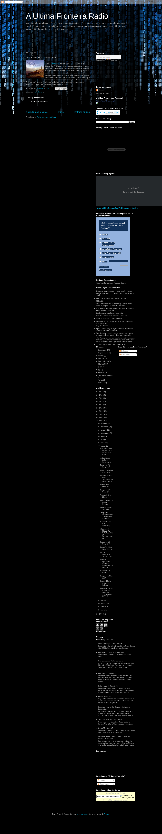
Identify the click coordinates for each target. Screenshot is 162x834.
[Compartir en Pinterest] (66, 88)
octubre (104, 430)
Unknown (102, 90)
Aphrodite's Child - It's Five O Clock (111, 652)
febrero (103, 607)
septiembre (105, 433)
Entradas (124, 351)
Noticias (101, 358)
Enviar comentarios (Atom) (46, 117)
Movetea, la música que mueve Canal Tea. (112, 316)
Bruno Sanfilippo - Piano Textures (106, 548)
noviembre (105, 427)
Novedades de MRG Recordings (105, 524)
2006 (101, 614)
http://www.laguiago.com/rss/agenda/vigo (111, 283)
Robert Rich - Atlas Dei (105, 486)
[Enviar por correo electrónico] (56, 88)
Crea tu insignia (110, 101)
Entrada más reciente (37, 112)
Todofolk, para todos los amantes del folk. (111, 344)
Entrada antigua (82, 112)
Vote (124, 269)
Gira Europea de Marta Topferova (110, 661)
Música (101, 356)
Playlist (101, 364)
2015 (101, 395)
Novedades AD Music (105, 572)
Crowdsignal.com (105, 270)
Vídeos (100, 383)
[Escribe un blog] (59, 88)
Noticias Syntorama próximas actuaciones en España (106, 563)
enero (103, 610)
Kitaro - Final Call (104, 696)
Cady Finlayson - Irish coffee (106, 471)
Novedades (38, 92)
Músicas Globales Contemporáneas (109, 318)
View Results (103, 267)
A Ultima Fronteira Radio (67, 16)
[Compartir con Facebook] (64, 88)
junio (103, 443)
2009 (101, 414)
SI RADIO (100, 301)
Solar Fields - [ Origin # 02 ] (108, 686)
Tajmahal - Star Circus (105, 496)
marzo (103, 603)
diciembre (104, 423)
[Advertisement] (71, 41)
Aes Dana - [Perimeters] (107, 673)
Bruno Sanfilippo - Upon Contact (110, 644)
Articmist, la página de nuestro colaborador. (112, 298)
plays (100, 367)
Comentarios (125, 355)
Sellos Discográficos (105, 375)
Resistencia (55, 64)
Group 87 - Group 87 (105, 728)
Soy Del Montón (102, 326)
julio (102, 440)
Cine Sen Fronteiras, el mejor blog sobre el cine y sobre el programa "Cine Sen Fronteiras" (114, 305)
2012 (101, 405)
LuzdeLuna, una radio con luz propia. (109, 313)
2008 (101, 418)
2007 (101, 421)
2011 (101, 408)
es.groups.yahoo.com (120, 800)
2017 (101, 392)
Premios (101, 372)
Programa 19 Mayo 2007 (105, 491)
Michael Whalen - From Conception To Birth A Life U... (106, 478)
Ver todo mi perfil (102, 93)
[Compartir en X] (61, 88)
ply (99, 370)
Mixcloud (135, 208)
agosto (103, 436)
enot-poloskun (82, 814)
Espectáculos (103, 353)
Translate (113, 60)
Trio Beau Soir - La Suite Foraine (110, 720)
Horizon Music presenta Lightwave (105, 583)
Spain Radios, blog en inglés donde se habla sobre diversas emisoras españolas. (114, 329)
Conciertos (102, 350)
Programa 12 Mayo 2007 (105, 543)
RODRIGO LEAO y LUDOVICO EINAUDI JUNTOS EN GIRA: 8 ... (106, 592)
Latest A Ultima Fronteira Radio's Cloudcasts (113, 208)
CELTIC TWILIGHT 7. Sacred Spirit (106, 554)
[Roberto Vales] (97, 103)
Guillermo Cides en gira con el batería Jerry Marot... (106, 452)
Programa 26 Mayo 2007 (105, 466)
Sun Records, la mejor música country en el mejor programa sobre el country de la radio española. (114, 334)
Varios (100, 380)
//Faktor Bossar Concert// (106, 508)
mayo (103, 446)
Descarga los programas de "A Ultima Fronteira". (114, 291)
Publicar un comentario (39, 102)
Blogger (106, 814)
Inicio (61, 112)
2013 (101, 401)
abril (102, 600)
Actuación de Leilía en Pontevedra (105, 460)
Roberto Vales (100, 101)
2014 (101, 398)
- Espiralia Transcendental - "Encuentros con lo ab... (106, 516)
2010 (101, 411)
